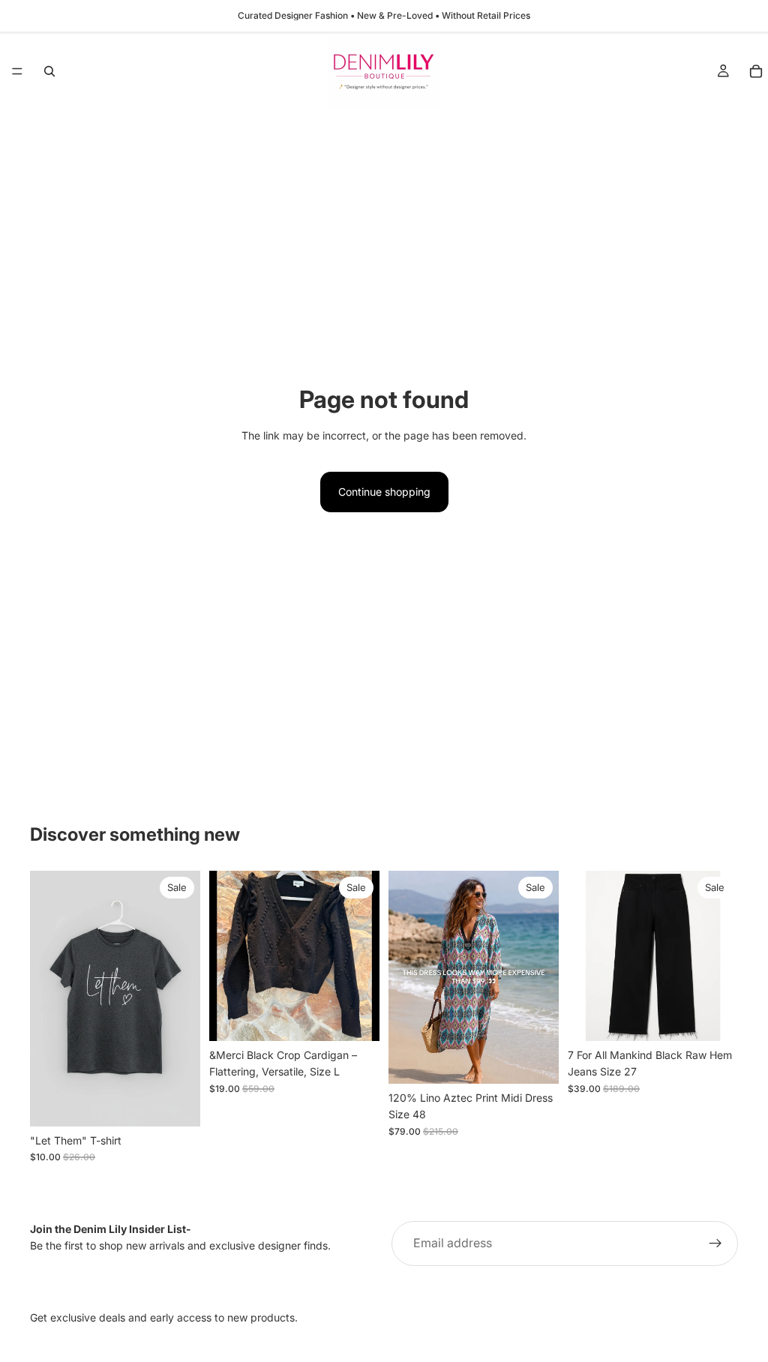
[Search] (49, 71)
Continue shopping (384, 491)
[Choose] (177, 1103)
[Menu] (17, 71)
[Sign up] (715, 1243)
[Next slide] (363, 956)
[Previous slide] (225, 956)
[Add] (356, 1017)
